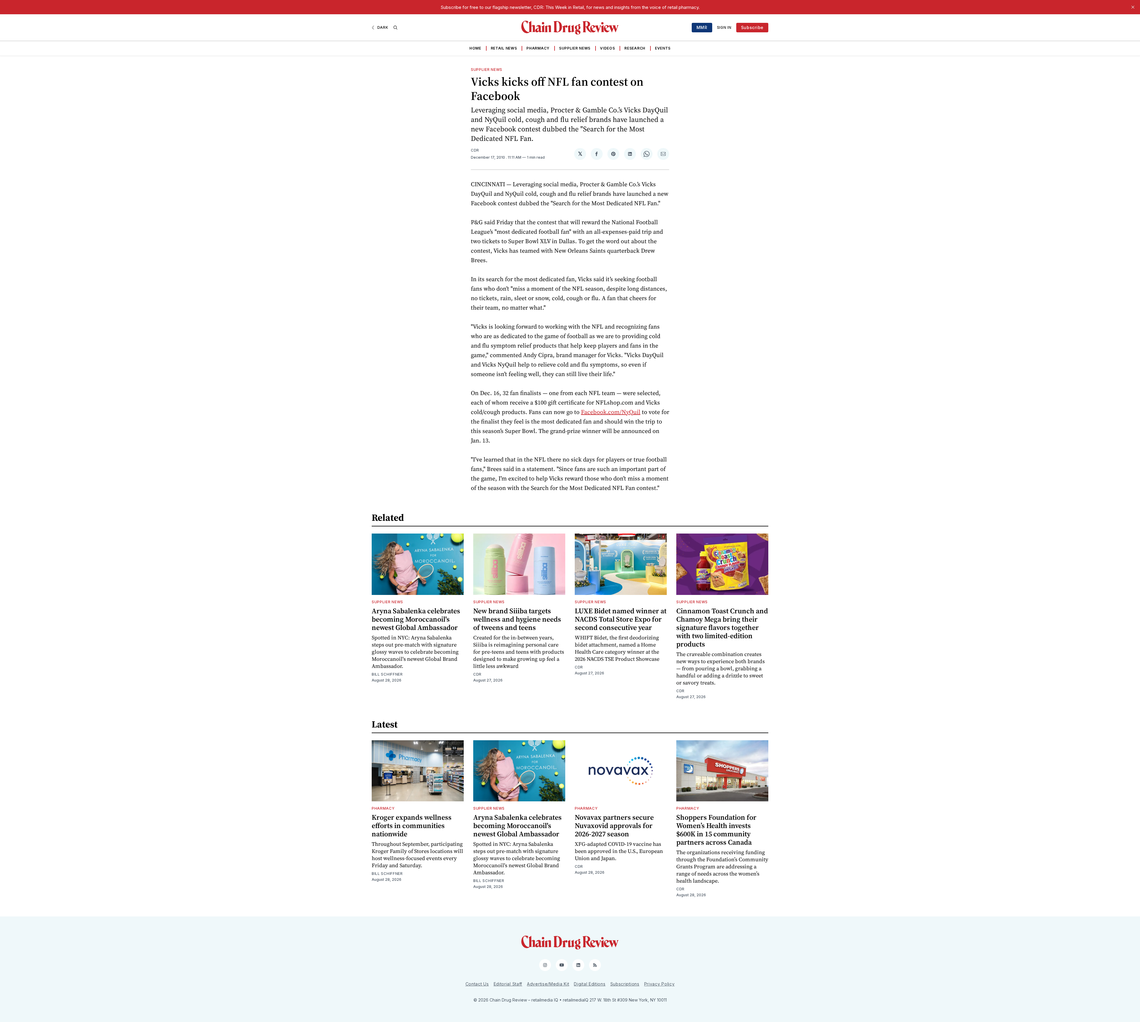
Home (475, 48)
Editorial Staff (508, 983)
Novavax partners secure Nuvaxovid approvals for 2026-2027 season (614, 825)
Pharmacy (538, 48)
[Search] (395, 27)
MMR (701, 27)
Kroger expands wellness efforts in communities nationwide (412, 825)
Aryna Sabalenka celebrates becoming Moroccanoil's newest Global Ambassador (416, 619)
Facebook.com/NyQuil (610, 412)
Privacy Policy (659, 983)
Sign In (724, 27)
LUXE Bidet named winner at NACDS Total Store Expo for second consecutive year (620, 619)
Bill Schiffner (387, 674)
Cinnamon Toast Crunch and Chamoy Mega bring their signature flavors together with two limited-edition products (722, 627)
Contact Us (477, 983)
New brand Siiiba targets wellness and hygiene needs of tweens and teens (517, 619)
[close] (1133, 7)
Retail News (504, 48)
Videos (607, 48)
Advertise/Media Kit (548, 983)
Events (663, 48)
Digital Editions (589, 983)
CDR (475, 150)
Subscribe (752, 27)
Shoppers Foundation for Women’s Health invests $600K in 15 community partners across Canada (716, 829)
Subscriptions (624, 983)
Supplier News (574, 48)
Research (634, 48)
